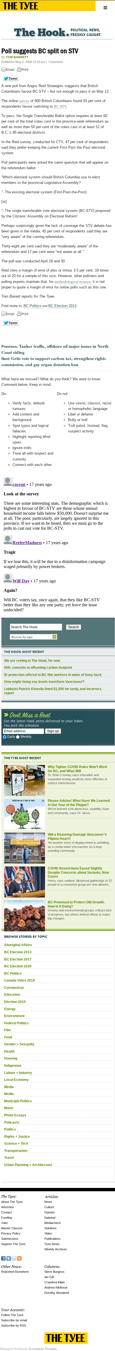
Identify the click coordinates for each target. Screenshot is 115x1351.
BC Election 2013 (62, 306)
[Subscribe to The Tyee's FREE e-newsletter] (14, 1258)
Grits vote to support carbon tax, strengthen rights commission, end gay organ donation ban (53, 361)
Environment (14, 1016)
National (49, 1217)
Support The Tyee (13, 1244)
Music (9, 1108)
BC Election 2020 (18, 966)
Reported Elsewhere (15, 1271)
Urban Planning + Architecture (28, 1165)
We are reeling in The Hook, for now (32, 661)
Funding (6, 1217)
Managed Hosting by (28, 1348)
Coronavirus (14, 988)
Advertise (7, 1207)
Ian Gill (49, 1277)
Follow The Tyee (12, 1315)
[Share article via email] (8, 70)
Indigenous (12, 1066)
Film (7, 1030)
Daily (11, 737)
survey (24, 101)
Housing (10, 1058)
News (48, 1201)
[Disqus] (57, 544)
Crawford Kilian (54, 1282)
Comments (56, 62)
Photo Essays (15, 1115)
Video (48, 1233)
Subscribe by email (14, 1320)
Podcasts (11, 1122)
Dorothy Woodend (56, 1292)
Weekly (26, 737)
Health (9, 1051)
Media (9, 1087)
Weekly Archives (55, 1249)
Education (12, 995)
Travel (9, 1158)
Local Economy (16, 1080)
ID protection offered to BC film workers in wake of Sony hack (53, 675)
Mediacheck (52, 1223)
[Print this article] (24, 70)
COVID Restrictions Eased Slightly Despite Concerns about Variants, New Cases (78, 872)
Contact (6, 1212)
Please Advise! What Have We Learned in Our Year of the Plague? (79, 803)
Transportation (15, 1151)
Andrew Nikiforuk (56, 1287)
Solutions (50, 1228)
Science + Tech (16, 1143)
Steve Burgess (54, 1271)
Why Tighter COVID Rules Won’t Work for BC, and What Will (77, 769)
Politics (10, 1129)
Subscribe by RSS (13, 1325)
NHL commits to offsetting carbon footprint (38, 668)
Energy (10, 1009)
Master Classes (12, 1228)
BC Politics (32, 306)
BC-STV (60, 106)
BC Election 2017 (18, 959)
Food (8, 1037)
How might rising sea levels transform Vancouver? (44, 682)
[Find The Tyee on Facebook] (3, 1258)
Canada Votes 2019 (19, 980)
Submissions (9, 1238)
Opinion (49, 1212)
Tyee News (52, 1244)
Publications (52, 1238)
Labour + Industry (18, 1073)
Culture (49, 1207)
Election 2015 (15, 1002)
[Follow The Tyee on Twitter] (8, 1258)
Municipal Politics (18, 1101)
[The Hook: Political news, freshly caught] (57, 28)
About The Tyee (12, 1201)
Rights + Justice (17, 1137)
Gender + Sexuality (19, 1044)
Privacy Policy (10, 1233)
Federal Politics (16, 1023)
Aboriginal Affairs (18, 945)
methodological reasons (72, 282)
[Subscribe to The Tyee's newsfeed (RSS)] (19, 1258)
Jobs (4, 1223)
